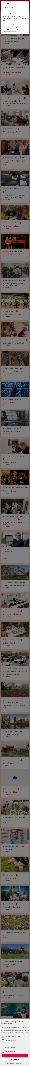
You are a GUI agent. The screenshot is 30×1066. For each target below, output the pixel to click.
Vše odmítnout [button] (15, 1059)
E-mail (9, 13)
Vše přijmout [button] (15, 1056)
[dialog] (15, 1042)
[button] (15, 1063)
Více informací (20, 1033)
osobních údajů (22, 24)
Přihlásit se (10, 29)
